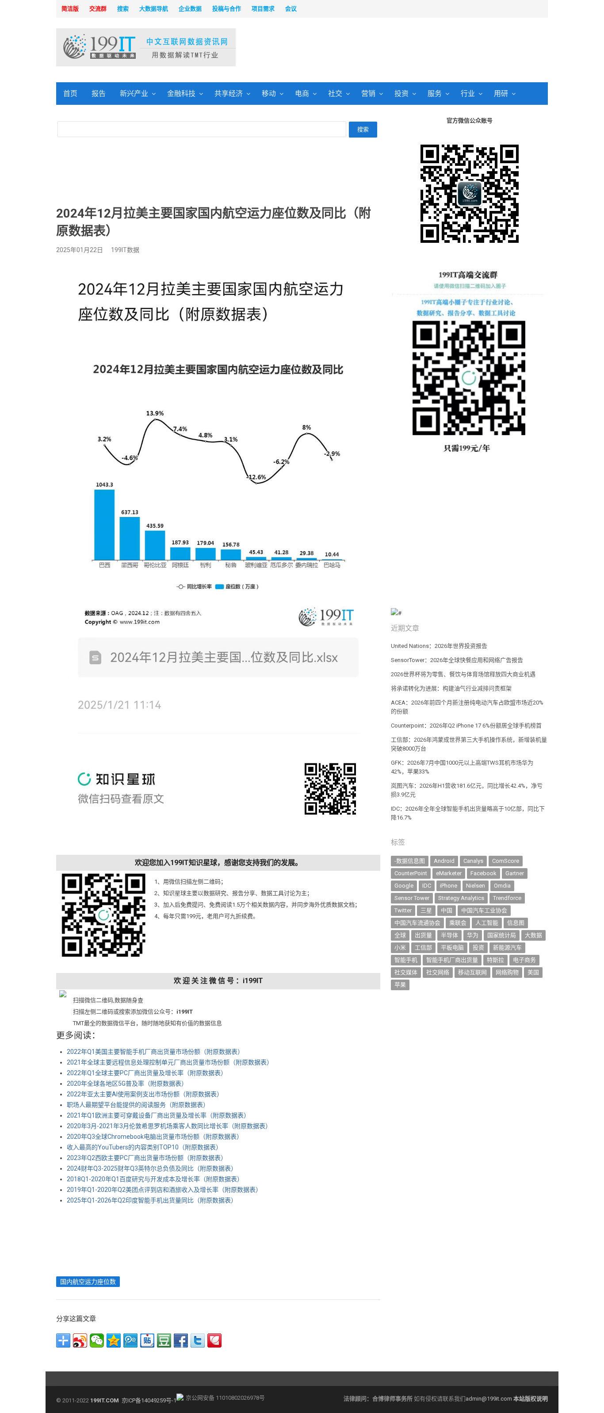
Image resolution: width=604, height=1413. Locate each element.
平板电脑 (452, 947)
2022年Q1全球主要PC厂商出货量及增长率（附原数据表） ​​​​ (147, 1072)
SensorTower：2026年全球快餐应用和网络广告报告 (457, 660)
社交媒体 (405, 972)
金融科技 (181, 93)
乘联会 (457, 922)
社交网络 (437, 972)
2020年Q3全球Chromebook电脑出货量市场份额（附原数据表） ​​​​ (155, 1136)
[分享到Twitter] (198, 1340)
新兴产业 (134, 93)
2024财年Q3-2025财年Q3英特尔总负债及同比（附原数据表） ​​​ (152, 1168)
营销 (368, 93)
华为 (472, 935)
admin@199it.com (489, 1398)
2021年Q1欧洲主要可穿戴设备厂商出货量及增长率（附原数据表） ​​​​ (159, 1115)
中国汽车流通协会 (417, 922)
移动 (269, 93)
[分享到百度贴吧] (147, 1340)
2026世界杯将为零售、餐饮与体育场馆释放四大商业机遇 (463, 674)
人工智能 (486, 922)
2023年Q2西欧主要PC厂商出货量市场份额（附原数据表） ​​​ (147, 1157)
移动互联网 (472, 972)
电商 (302, 93)
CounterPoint (410, 873)
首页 (70, 93)
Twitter (403, 910)
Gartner (514, 873)
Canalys (473, 861)
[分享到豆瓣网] (164, 1340)
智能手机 (405, 960)
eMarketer (449, 873)
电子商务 (524, 960)
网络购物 (507, 972)
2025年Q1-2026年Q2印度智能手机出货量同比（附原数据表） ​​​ (152, 1200)
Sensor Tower (411, 898)
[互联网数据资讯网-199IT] (114, 47)
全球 (400, 935)
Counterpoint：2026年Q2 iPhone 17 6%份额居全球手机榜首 (466, 725)
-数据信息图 (409, 861)
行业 (468, 93)
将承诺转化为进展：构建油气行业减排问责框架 (451, 688)
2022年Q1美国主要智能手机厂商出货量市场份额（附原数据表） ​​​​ (156, 1051)
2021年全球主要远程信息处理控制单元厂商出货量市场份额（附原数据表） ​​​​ (170, 1062)
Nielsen (475, 885)
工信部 (423, 947)
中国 (446, 910)
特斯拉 (495, 960)
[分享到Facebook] (181, 1340)
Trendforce (507, 898)
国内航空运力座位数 (88, 1281)
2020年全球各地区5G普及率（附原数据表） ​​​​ (128, 1083)
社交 (335, 93)
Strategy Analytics (461, 898)
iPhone (448, 885)
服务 (435, 93)
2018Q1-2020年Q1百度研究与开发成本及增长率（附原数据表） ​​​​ (156, 1179)
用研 (501, 93)
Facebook (483, 873)
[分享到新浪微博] (80, 1340)
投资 (401, 93)
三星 (426, 910)
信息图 (515, 922)
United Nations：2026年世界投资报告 (439, 646)
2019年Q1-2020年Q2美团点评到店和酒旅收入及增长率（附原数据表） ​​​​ (165, 1189)
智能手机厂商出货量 (452, 960)
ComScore (505, 861)
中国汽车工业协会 (484, 910)
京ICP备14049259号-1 (149, 1400)
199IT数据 (125, 249)
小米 (400, 947)
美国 (533, 972)
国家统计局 (501, 935)
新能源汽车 (507, 947)
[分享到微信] (97, 1340)
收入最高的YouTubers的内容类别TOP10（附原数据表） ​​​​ (145, 1147)
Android (444, 861)
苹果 (400, 984)
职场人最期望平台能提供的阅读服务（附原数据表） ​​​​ (138, 1104)
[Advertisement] (415, 48)
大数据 (533, 935)
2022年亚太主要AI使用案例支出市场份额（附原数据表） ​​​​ (145, 1094)
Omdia (502, 885)
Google (403, 885)
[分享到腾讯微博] (130, 1340)
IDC (426, 885)
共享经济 (228, 93)
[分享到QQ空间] (114, 1340)
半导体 (449, 935)
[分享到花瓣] (214, 1340)
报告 (99, 93)
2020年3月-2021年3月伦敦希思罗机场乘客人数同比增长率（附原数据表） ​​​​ (170, 1126)
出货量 (423, 935)
